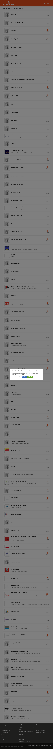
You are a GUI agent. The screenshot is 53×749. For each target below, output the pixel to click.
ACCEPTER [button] (30, 376)
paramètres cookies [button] (16, 376)
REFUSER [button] (24, 376)
